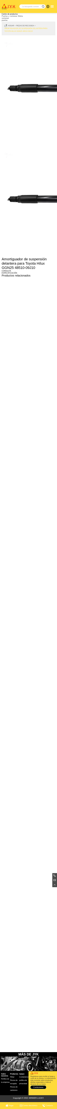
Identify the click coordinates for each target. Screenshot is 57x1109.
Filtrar (12, 1077)
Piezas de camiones (14, 1088)
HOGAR (11, 26)
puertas (5, 20)
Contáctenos (24, 1077)
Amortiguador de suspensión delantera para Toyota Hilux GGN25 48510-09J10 (25, 29)
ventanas (5, 18)
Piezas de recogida (25, 26)
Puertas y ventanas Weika (12, 16)
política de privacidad (23, 1082)
